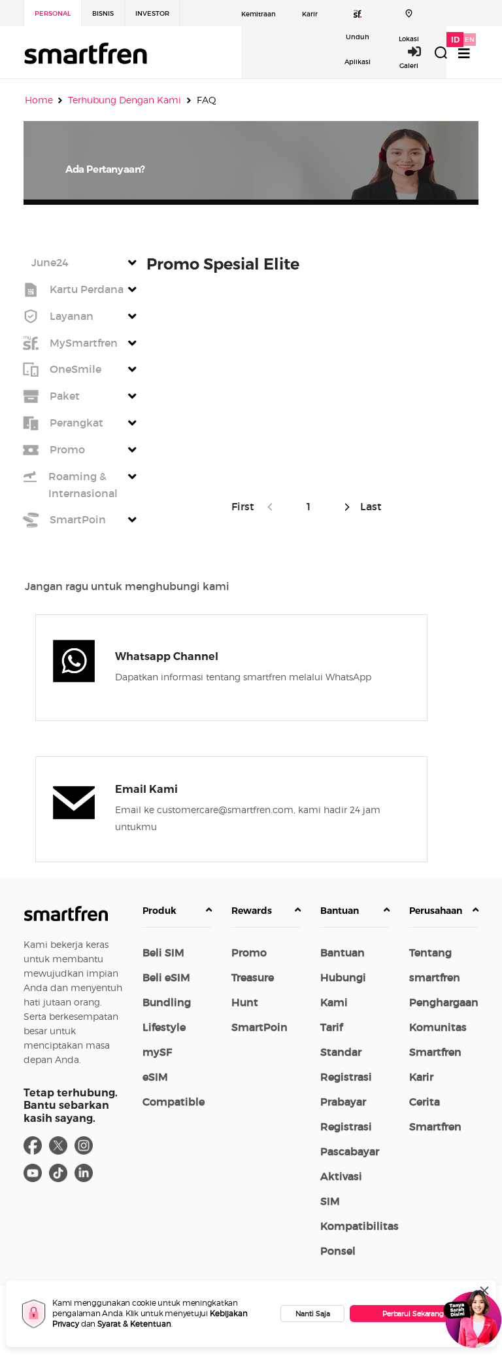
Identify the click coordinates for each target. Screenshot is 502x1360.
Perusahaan (435, 910)
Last (370, 506)
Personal (53, 13)
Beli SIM (163, 952)
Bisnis (103, 13)
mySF (157, 1051)
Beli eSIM (166, 977)
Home (39, 100)
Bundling (166, 1002)
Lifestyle (164, 1027)
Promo (249, 952)
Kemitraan (258, 14)
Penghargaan (443, 1002)
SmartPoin (259, 1027)
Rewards (251, 910)
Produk (159, 910)
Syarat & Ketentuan (134, 1324)
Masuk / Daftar (421, 51)
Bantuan (339, 910)
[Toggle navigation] (464, 53)
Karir (310, 14)
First (245, 506)
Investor (152, 13)
